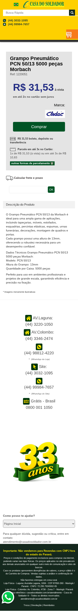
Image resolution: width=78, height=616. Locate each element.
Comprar (39, 127)
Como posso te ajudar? (19, 515)
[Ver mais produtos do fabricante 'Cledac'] (55, 114)
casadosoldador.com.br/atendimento (44, 592)
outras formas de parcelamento (31, 163)
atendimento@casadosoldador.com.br (39, 599)
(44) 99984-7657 (18, 24)
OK (51, 189)
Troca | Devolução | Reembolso (39, 605)
